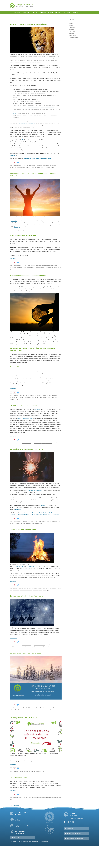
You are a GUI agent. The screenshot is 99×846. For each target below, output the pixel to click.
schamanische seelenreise (16, 399)
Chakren (71, 25)
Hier (23, 140)
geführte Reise (23, 590)
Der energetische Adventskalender (23, 717)
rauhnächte (48, 647)
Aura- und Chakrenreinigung (25, 418)
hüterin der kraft (34, 267)
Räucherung (37, 409)
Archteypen (17, 227)
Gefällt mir (22, 813)
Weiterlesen (13, 258)
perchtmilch (42, 647)
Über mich (57, 12)
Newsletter (75, 12)
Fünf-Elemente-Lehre (18, 566)
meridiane (29, 590)
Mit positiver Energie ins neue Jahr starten (26, 449)
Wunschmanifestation (29, 158)
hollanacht (20, 647)
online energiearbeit (37, 590)
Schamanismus (46, 265)
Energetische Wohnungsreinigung (23, 405)
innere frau (18, 397)
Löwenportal (13, 167)
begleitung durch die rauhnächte (17, 709)
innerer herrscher (32, 397)
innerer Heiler (24, 397)
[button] (11, 163)
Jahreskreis (71, 29)
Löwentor (18, 167)
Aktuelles (33, 165)
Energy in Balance (24, 4)
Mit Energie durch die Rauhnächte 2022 (25, 653)
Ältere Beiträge (14, 805)
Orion (29, 167)
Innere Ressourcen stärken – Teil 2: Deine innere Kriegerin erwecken (33, 174)
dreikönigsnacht (13, 647)
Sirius (42, 167)
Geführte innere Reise (18, 777)
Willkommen (17, 12)
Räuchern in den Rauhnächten (23, 515)
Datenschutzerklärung (43, 841)
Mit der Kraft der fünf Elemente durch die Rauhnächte (45, 515)
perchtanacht (35, 647)
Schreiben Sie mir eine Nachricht (74, 833)
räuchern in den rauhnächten (32, 709)
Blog (64, 12)
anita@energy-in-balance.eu (72, 823)
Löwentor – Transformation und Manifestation (28, 24)
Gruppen (42, 505)
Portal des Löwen (36, 167)
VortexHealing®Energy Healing (27, 123)
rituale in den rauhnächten (52, 709)
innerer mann (47, 397)
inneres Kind (54, 397)
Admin (30, 841)
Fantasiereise (53, 797)
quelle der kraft (49, 267)
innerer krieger (41, 267)
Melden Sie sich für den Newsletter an (75, 838)
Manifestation (24, 167)
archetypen (19, 267)
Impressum (34, 841)
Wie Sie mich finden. (20, 832)
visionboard (12, 711)
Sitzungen (50, 12)
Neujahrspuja (28, 523)
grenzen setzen (26, 267)
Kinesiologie (26, 12)
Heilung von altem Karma (47, 107)
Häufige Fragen (70, 828)
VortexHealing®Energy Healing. (34, 490)
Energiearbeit (43, 12)
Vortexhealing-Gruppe (49, 167)
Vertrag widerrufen (15, 837)
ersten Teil (14, 221)
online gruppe (46, 590)
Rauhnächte (49, 443)
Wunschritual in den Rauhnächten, (32, 513)
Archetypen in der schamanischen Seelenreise (28, 275)
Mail (44, 144)
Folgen (22, 819)
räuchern (15, 113)
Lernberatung (34, 12)
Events (68, 12)
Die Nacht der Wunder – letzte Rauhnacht (26, 596)
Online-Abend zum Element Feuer (23, 529)
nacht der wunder (28, 647)
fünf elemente (16, 590)
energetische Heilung (33, 107)
